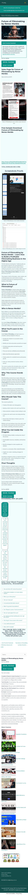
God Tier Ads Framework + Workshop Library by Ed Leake (7, 643)
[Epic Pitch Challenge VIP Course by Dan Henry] (8, 758)
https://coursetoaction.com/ (18, 10)
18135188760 (4, 880)
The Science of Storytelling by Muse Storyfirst (21, 643)
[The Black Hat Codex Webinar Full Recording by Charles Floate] (8, 746)
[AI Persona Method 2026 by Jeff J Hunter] (8, 770)
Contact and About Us (6, 876)
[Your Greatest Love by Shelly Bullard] (8, 783)
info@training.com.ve (12, 880)
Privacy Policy (4, 874)
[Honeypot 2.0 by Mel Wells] (8, 832)
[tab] (4, 509)
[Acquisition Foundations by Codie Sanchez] (8, 734)
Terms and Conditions (6, 872)
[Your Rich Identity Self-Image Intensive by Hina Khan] (8, 807)
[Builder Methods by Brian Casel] (8, 795)
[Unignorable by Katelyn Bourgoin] (8, 819)
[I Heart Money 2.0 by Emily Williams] (8, 844)
